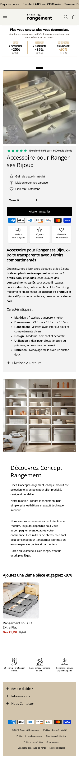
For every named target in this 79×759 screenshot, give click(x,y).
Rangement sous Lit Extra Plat (17, 625)
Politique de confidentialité (55, 730)
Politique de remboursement (29, 736)
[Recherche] (66, 17)
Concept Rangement (30, 730)
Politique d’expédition (33, 742)
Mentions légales (57, 748)
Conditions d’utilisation (56, 736)
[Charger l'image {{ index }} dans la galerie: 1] (39, 107)
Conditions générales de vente (32, 748)
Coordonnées (52, 742)
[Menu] (5, 16)
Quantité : (15, 200)
